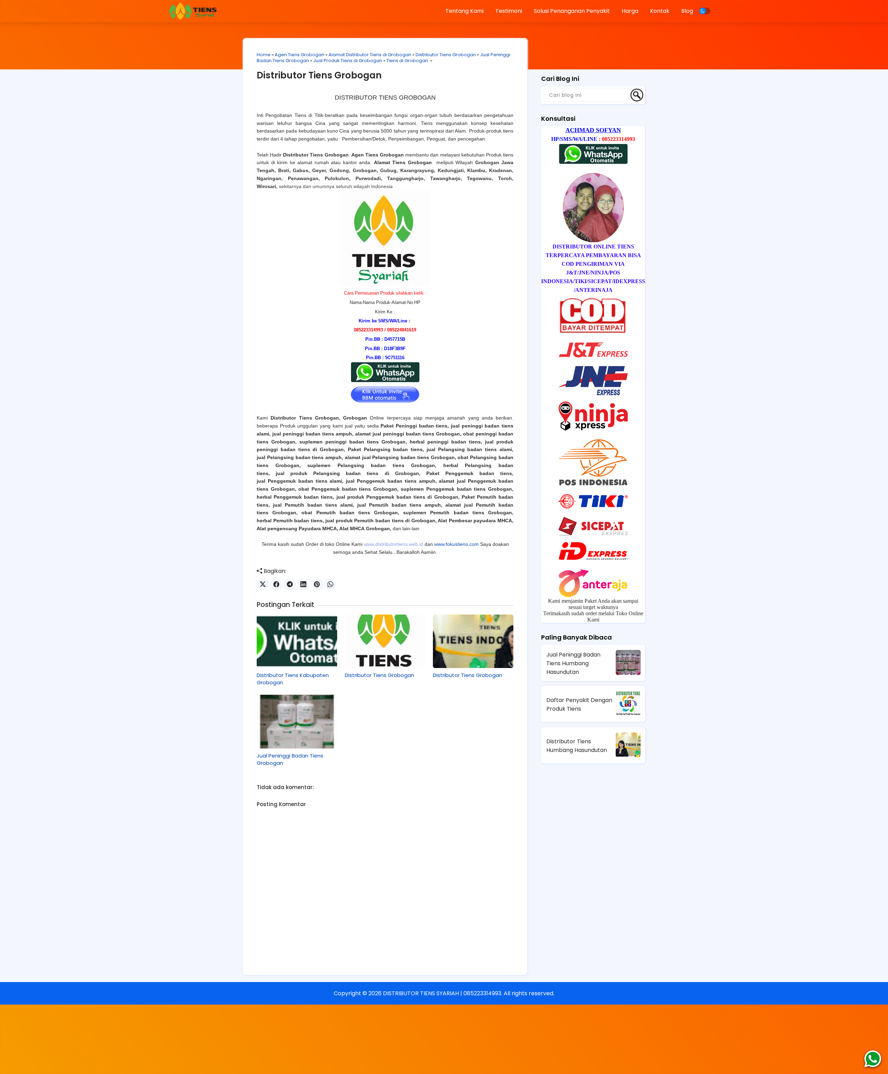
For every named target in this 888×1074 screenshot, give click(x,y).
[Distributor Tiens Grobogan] (385, 641)
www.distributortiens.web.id (393, 544)
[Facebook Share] (276, 584)
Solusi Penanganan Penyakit (572, 11)
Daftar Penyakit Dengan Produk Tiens (579, 704)
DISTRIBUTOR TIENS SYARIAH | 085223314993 (442, 993)
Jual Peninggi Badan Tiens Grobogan (290, 759)
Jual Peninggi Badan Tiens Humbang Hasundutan (573, 663)
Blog (687, 11)
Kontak (659, 11)
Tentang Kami (464, 11)
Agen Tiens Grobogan (299, 54)
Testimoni (508, 11)
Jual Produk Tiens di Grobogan (347, 60)
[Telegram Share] (290, 584)
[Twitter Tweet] (263, 584)
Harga (630, 11)
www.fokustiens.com (456, 544)
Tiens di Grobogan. (407, 60)
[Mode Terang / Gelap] (704, 11)
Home (264, 54)
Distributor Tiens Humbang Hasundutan (576, 745)
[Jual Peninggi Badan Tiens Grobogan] (297, 721)
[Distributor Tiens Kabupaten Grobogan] (297, 641)
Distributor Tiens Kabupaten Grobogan (293, 678)
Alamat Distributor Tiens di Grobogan (369, 54)
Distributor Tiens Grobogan (446, 54)
